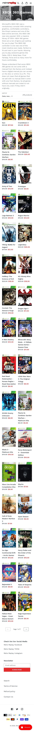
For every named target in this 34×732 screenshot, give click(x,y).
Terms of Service (10, 686)
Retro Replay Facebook (13, 645)
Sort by (4, 93)
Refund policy (9, 691)
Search (6, 681)
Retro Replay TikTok (11, 649)
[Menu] (31, 3)
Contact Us (8, 697)
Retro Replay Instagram (13, 653)
